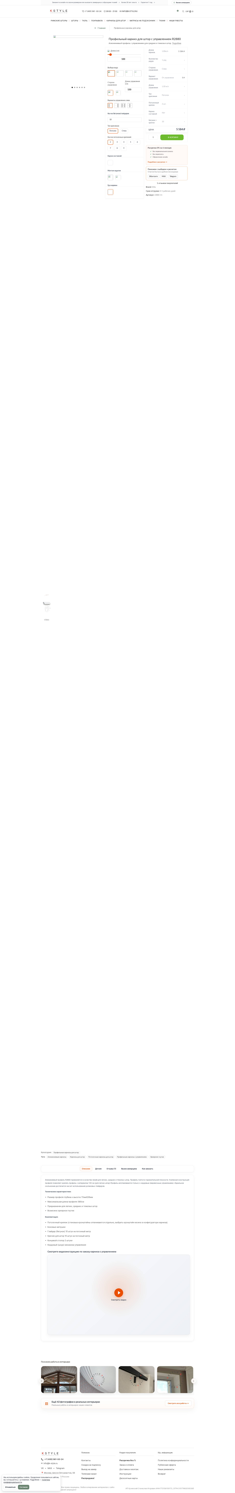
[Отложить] (183, 43)
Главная (102, 28)
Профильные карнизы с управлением (132, 1157)
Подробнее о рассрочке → (157, 162)
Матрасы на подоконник (142, 21)
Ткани (162, 21)
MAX (164, 176)
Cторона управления (112, 84)
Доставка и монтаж (128, 1469)
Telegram (173, 176)
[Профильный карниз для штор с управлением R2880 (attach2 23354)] (46, 496)
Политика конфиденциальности (173, 1460)
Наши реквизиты (166, 1469)
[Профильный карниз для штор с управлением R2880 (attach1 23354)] (46, 312)
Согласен (24, 1487)
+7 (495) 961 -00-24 (92, 11)
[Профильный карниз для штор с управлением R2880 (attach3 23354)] (46, 594)
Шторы (74, 21)
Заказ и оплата (126, 1465)
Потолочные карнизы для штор (100, 1157)
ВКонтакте (153, 176)
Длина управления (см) (132, 83)
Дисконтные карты (128, 1478)
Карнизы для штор (116, 21)
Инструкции (125, 1474)
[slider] (110, 54)
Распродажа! (87, 1478)
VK (42, 1468)
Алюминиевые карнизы (57, 1157)
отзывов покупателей (167, 183)
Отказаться (10, 1487)
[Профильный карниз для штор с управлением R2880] (46, 127)
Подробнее (176, 43)
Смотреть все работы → (178, 1403)
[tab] (86, 1168)
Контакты (86, 1460)
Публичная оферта (167, 1465)
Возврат (162, 1474)
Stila (154, 187)
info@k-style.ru (51, 1463)
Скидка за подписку (91, 1465)
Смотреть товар (51, 1390)
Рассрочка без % (127, 1460)
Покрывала (97, 21)
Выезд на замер (88, 1469)
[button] (72, 87)
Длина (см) (114, 51)
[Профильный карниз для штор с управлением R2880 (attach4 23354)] (46, 606)
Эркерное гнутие (157, 1157)
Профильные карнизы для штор (127, 28)
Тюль (84, 21)
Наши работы (176, 21)
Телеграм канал (88, 1474)
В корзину (173, 137)
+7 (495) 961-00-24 (54, 1459)
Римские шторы (59, 21)
